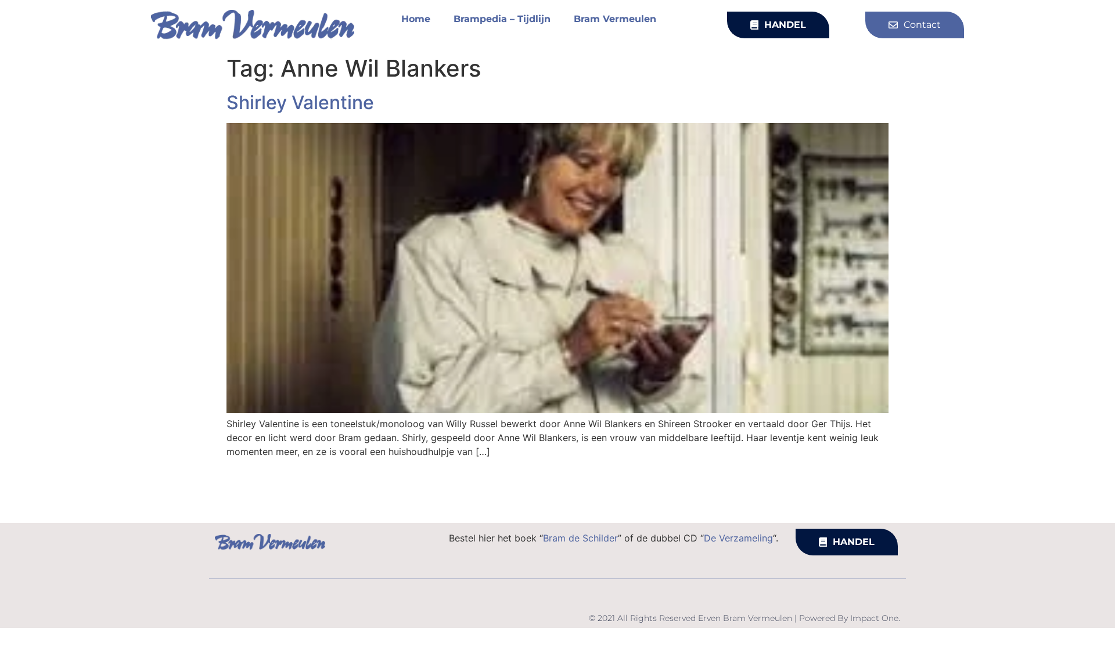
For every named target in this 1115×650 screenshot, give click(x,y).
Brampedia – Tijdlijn (502, 18)
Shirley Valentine (300, 102)
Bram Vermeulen (615, 18)
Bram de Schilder (580, 538)
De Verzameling (738, 538)
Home (415, 18)
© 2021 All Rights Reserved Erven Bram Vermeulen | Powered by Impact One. (744, 618)
